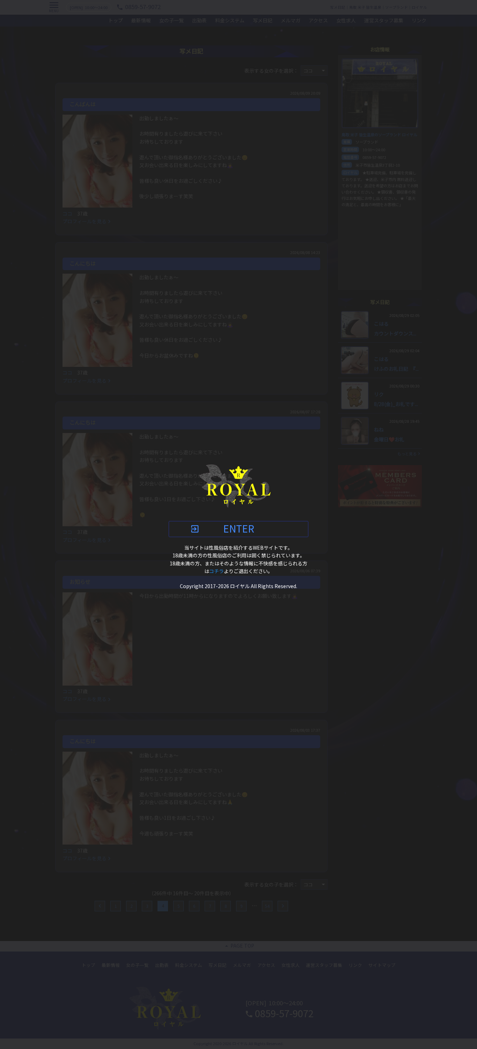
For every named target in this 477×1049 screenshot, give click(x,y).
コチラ (216, 571)
